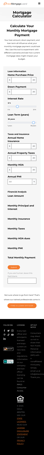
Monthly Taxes (16, 228)
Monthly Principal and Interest (21, 207)
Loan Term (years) (18, 114)
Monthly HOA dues (19, 238)
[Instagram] (12, 331)
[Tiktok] (8, 335)
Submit (14, 267)
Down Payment (17, 86)
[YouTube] (12, 335)
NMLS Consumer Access (21, 387)
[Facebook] (4, 331)
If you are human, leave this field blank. (20, 274)
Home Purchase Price (21, 75)
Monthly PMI (15, 248)
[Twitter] (8, 331)
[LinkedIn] (4, 339)
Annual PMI (14, 176)
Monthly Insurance (19, 218)
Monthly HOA (16, 164)
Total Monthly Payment (21, 257)
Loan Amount (16, 196)
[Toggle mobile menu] (39, 3)
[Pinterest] (4, 335)
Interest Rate (15, 98)
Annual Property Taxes (21, 153)
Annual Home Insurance (16, 139)
